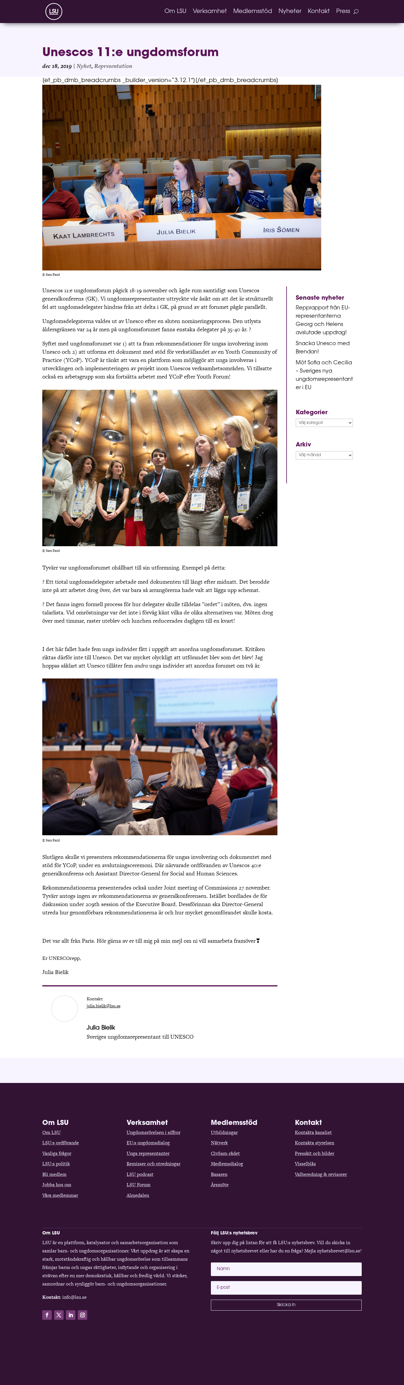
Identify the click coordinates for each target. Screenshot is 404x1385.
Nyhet (84, 66)
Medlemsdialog (227, 1163)
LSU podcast (140, 1174)
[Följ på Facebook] (47, 1315)
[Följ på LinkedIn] (70, 1315)
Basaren (219, 1174)
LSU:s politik (56, 1163)
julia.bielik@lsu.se (103, 1006)
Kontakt (319, 11)
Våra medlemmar (60, 1195)
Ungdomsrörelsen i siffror (153, 1132)
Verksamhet (210, 11)
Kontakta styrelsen (314, 1142)
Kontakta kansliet (313, 1132)
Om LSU (175, 11)
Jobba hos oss (56, 1184)
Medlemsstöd (252, 11)
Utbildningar (224, 1132)
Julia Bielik (101, 1028)
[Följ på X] (59, 1315)
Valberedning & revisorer (321, 1174)
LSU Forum (139, 1184)
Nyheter (290, 11)
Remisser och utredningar (153, 1163)
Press (343, 11)
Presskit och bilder (314, 1153)
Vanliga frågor (56, 1153)
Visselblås (305, 1163)
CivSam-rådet (225, 1153)
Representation (113, 66)
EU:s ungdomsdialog (148, 1142)
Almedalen (138, 1195)
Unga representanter (148, 1153)
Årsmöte (220, 1184)
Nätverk (219, 1142)
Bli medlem (54, 1174)
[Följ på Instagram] (82, 1315)
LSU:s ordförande (60, 1142)
